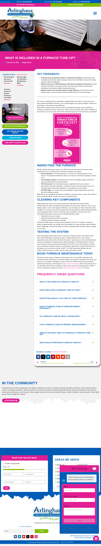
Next (6, 488)
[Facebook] (15, 536)
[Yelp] (32, 536)
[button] (95, 13)
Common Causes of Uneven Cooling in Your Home (7, 93)
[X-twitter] (27, 536)
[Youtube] (23, 536)
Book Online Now (15, 117)
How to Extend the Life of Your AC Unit (9, 79)
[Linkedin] (19, 536)
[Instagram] (36, 536)
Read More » (7, 83)
